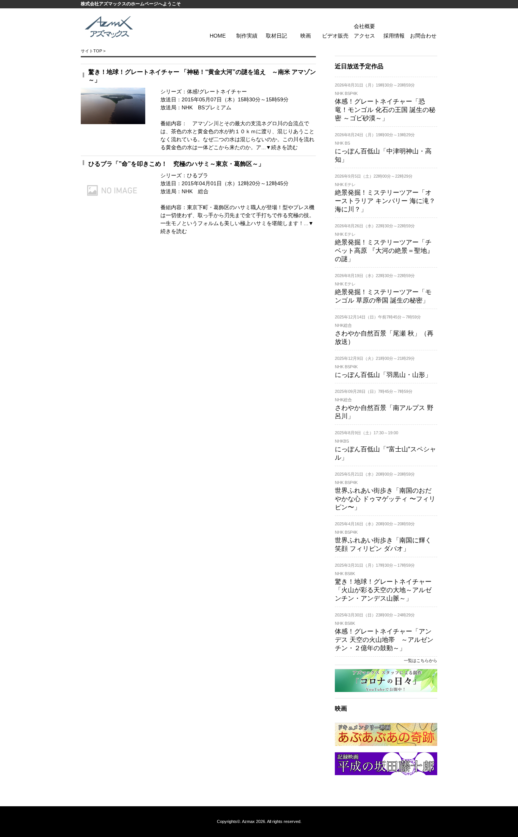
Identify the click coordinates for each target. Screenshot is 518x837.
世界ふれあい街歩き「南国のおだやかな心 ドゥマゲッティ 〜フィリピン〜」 (385, 499)
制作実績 (246, 36)
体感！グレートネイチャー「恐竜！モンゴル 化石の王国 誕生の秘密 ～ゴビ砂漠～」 (385, 110)
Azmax (248, 821)
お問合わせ (423, 36)
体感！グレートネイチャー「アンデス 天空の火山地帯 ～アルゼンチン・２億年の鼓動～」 (384, 640)
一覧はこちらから (420, 660)
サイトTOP (91, 51)
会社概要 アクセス (364, 31)
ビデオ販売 (335, 36)
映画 (305, 36)
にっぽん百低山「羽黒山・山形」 (383, 374)
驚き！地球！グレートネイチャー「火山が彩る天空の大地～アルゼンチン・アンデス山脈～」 (383, 590)
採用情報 (394, 36)
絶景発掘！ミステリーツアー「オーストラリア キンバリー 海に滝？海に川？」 (385, 201)
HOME (218, 36)
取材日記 (276, 36)
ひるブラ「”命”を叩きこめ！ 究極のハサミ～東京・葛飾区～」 (176, 164)
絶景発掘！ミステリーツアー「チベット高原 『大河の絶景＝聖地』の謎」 (384, 251)
